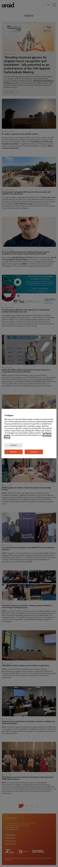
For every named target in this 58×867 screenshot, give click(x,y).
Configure (13, 445)
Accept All (13, 452)
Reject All (33, 452)
